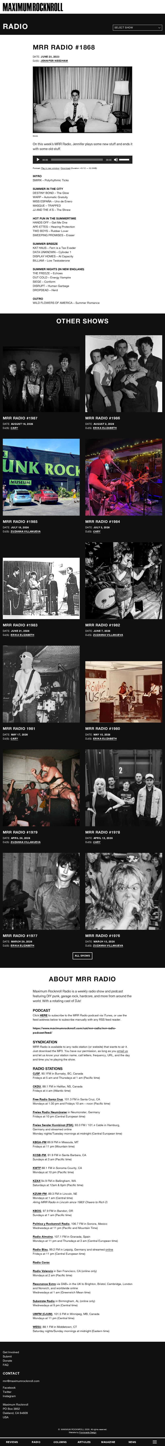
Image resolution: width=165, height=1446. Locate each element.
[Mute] (116, 160)
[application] (82, 160)
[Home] (33, 10)
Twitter (7, 1391)
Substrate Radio (44, 1301)
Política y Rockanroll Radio (51, 1223)
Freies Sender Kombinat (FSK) (53, 1125)
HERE (43, 1015)
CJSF (36, 1073)
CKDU (37, 1086)
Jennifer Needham (54, 60)
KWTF (37, 1168)
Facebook (9, 1387)
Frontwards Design (87, 1432)
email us (122, 1051)
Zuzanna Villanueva (25, 531)
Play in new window (50, 168)
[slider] (124, 159)
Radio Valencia (43, 1271)
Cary (14, 427)
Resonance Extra (44, 1284)
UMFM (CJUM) (42, 1314)
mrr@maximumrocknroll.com (21, 1381)
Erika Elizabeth (105, 427)
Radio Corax (41, 1262)
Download (65, 168)
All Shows (82, 955)
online (109, 1249)
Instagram (9, 1396)
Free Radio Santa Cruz (48, 1099)
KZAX (36, 1180)
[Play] (38, 160)
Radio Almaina (43, 1236)
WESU (37, 1326)
